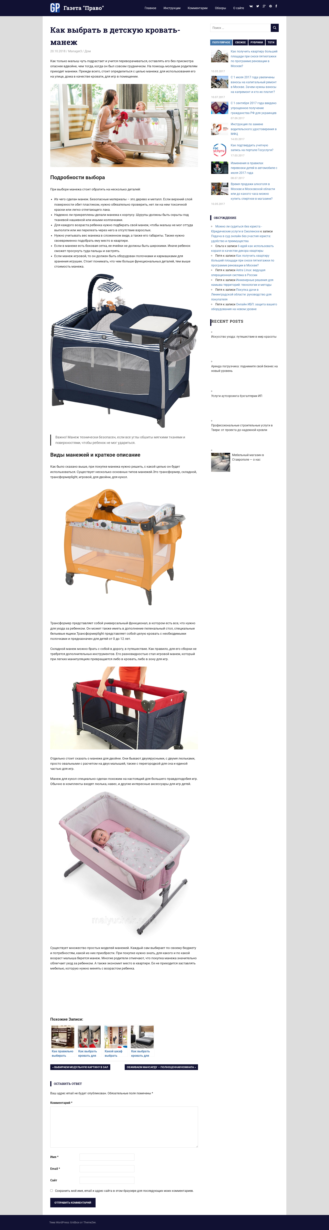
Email (55, 1169)
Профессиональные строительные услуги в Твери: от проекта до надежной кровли (242, 428)
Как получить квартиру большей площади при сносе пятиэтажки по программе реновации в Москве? (242, 260)
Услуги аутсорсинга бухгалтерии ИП (236, 396)
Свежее (240, 42)
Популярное (221, 42)
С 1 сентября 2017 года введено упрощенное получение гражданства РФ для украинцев (253, 108)
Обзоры (220, 8)
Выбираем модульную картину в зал (81, 1067)
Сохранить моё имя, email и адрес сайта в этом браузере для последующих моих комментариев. (124, 1191)
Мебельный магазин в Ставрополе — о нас (248, 457)
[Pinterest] (271, 6)
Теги (271, 42)
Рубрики (257, 42)
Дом (88, 51)
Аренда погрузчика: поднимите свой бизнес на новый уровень (244, 368)
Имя (54, 1157)
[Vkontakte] (251, 6)
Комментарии (198, 8)
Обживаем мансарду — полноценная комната (160, 1067)
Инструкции (172, 8)
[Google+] (264, 6)
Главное (150, 8)
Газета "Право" (84, 7)
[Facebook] (276, 6)
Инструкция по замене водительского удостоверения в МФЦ (254, 129)
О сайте (238, 8)
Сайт (53, 1180)
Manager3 (75, 51)
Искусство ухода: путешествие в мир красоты (243, 336)
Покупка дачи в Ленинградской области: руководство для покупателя (241, 294)
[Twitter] (257, 6)
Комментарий (61, 1103)
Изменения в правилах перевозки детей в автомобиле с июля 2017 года (254, 168)
